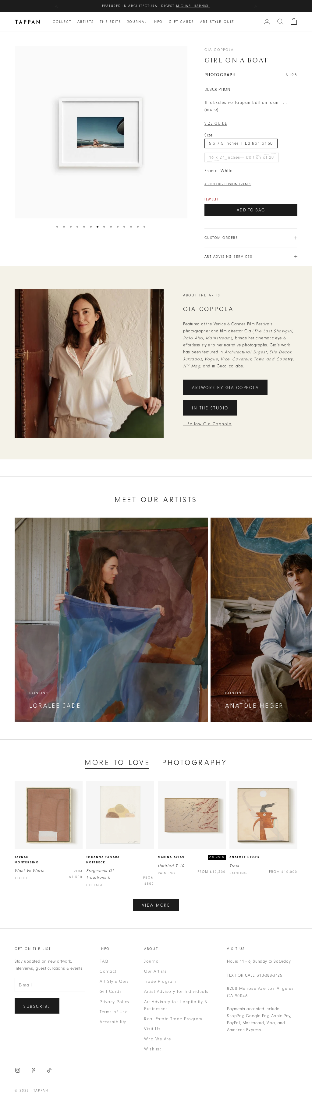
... (283, 102)
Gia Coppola (219, 50)
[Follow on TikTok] (49, 1070)
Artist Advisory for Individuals (176, 991)
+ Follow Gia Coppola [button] (207, 424)
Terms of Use (114, 1011)
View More (156, 905)
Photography (194, 762)
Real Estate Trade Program (173, 1018)
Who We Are (157, 1039)
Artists (85, 21)
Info (158, 21)
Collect (62, 21)
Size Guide (215, 123)
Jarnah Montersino (27, 859)
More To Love (117, 762)
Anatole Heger (244, 857)
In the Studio (210, 408)
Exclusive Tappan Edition (240, 102)
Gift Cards (181, 21)
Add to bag (251, 210)
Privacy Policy (114, 1001)
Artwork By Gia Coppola (225, 387)
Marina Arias (171, 857)
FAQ (104, 961)
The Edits (110, 21)
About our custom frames (227, 184)
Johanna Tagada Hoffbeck (103, 859)
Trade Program (160, 981)
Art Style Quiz (217, 21)
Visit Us (152, 1029)
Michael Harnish (193, 6)
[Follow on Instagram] (18, 1070)
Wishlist (152, 1049)
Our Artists (155, 971)
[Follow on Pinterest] (33, 1070)
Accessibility (113, 1022)
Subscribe (37, 1006)
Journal (137, 21)
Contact (108, 971)
